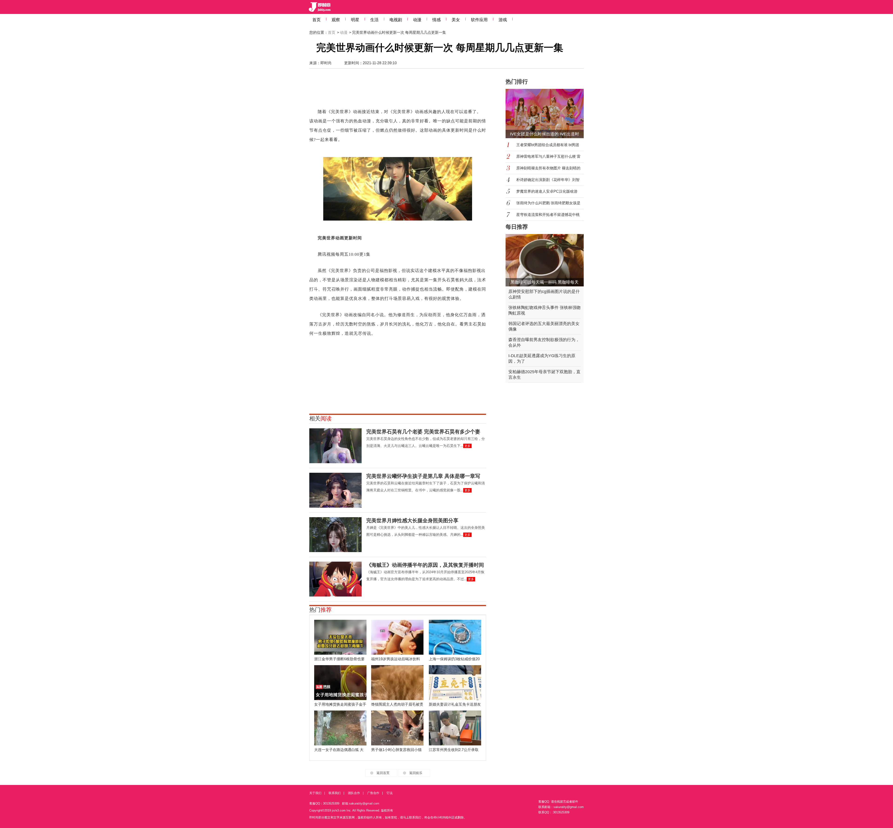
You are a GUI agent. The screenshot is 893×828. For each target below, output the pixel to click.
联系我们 (335, 793)
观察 (336, 19)
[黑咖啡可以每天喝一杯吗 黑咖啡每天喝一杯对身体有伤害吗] (545, 260)
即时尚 (326, 63)
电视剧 (396, 19)
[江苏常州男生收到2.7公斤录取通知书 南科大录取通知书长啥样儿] (455, 728)
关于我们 (315, 793)
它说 (390, 793)
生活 (374, 19)
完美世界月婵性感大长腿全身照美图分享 (412, 520)
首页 (316, 19)
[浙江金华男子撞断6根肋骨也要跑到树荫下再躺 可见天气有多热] (340, 637)
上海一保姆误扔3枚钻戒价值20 (454, 659)
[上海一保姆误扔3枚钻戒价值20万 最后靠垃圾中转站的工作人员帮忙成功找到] (455, 637)
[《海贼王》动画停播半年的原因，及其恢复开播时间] (335, 579)
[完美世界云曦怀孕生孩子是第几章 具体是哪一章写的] (335, 490)
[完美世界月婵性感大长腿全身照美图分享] (335, 534)
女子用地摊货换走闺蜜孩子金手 (340, 704)
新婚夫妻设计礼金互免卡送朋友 (455, 704)
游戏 (503, 19)
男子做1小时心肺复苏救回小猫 (396, 750)
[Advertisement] (397, 90)
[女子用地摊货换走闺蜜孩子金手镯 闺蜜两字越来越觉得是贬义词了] (340, 682)
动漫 (417, 19)
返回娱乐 (415, 773)
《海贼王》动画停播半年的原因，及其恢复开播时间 (425, 565)
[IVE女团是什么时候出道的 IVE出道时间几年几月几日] (547, 113)
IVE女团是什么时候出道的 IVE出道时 (544, 134)
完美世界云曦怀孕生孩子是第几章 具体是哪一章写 (423, 476)
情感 (436, 19)
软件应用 (479, 19)
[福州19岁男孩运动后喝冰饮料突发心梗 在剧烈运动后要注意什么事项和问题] (397, 637)
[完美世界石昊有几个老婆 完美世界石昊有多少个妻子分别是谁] (335, 445)
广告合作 (373, 793)
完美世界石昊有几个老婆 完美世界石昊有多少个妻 (423, 432)
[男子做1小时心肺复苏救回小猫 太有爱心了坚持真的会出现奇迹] (397, 728)
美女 (456, 19)
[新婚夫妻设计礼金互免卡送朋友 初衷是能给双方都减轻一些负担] (455, 682)
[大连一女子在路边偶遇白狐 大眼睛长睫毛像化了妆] (340, 728)
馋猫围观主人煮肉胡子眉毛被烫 (397, 704)
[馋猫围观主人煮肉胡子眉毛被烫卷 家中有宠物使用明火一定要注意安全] (397, 682)
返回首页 (383, 773)
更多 (467, 446)
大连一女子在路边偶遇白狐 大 (338, 750)
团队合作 (354, 793)
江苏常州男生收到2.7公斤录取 (454, 750)
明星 (355, 19)
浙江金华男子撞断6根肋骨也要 (339, 659)
